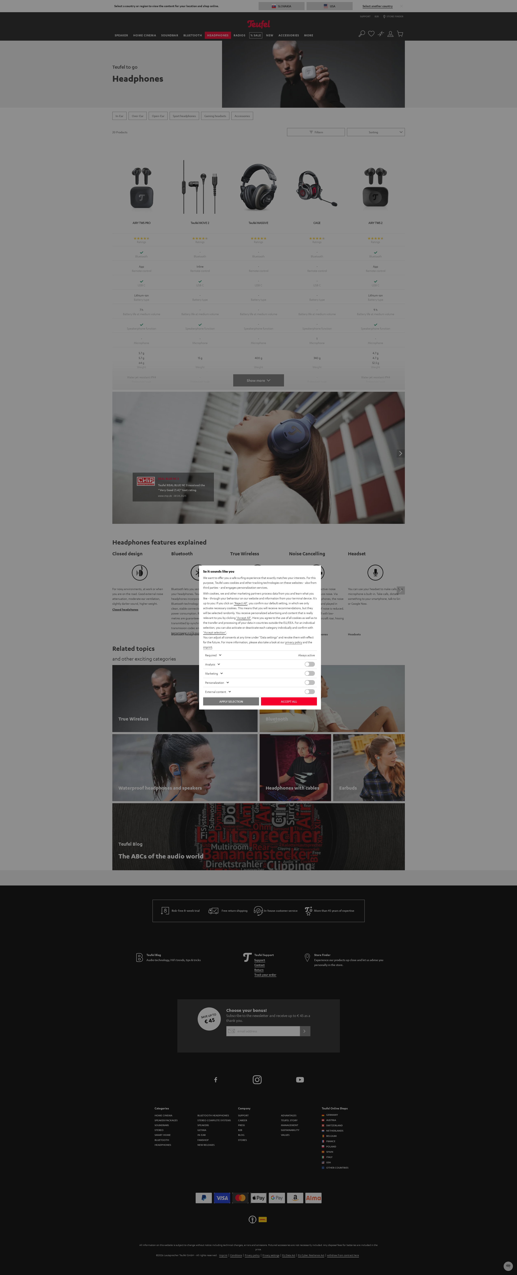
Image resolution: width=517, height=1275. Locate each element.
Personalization (214, 682)
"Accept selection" (214, 632)
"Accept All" (243, 618)
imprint (207, 647)
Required (211, 655)
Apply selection (231, 701)
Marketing (211, 673)
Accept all (289, 701)
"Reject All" (240, 603)
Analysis (210, 664)
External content (215, 691)
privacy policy (293, 642)
